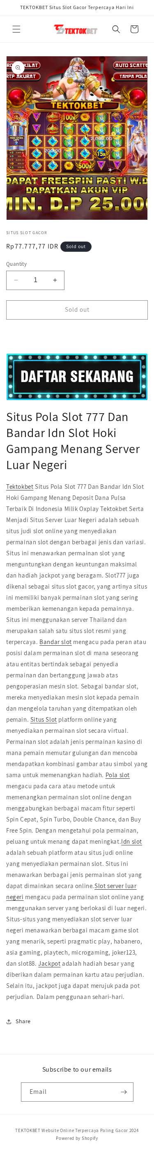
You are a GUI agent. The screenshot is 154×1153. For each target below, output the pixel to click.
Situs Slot (43, 719)
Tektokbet (19, 486)
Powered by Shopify (77, 1138)
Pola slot (118, 775)
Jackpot (49, 963)
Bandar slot (55, 642)
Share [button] (23, 1021)
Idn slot (131, 841)
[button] (16, 29)
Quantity (16, 263)
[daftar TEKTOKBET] (77, 376)
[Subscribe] (124, 1092)
